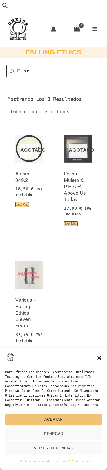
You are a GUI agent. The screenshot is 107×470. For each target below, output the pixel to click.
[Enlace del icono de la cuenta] (53, 29)
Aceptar (53, 419)
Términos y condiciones (72, 461)
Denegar (53, 433)
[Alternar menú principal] (95, 29)
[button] (99, 358)
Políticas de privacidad (36, 461)
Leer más (22, 204)
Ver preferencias (53, 448)
